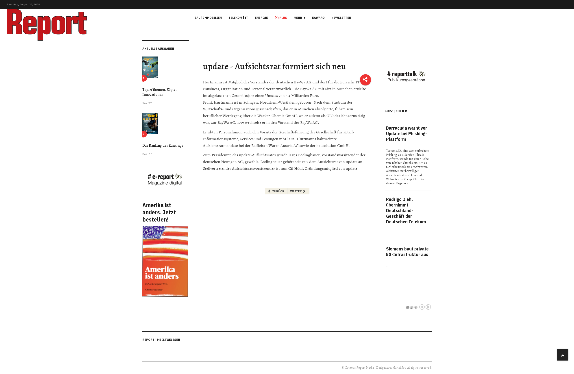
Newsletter (341, 18)
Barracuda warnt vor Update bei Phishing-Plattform (406, 133)
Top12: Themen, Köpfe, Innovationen (159, 92)
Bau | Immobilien (208, 18)
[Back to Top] (562, 355)
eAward (318, 18)
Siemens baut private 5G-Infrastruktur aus (407, 251)
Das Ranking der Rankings (162, 145)
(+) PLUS (281, 18)
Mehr (298, 18)
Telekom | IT (238, 18)
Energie (261, 18)
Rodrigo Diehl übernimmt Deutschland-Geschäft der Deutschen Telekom (406, 210)
